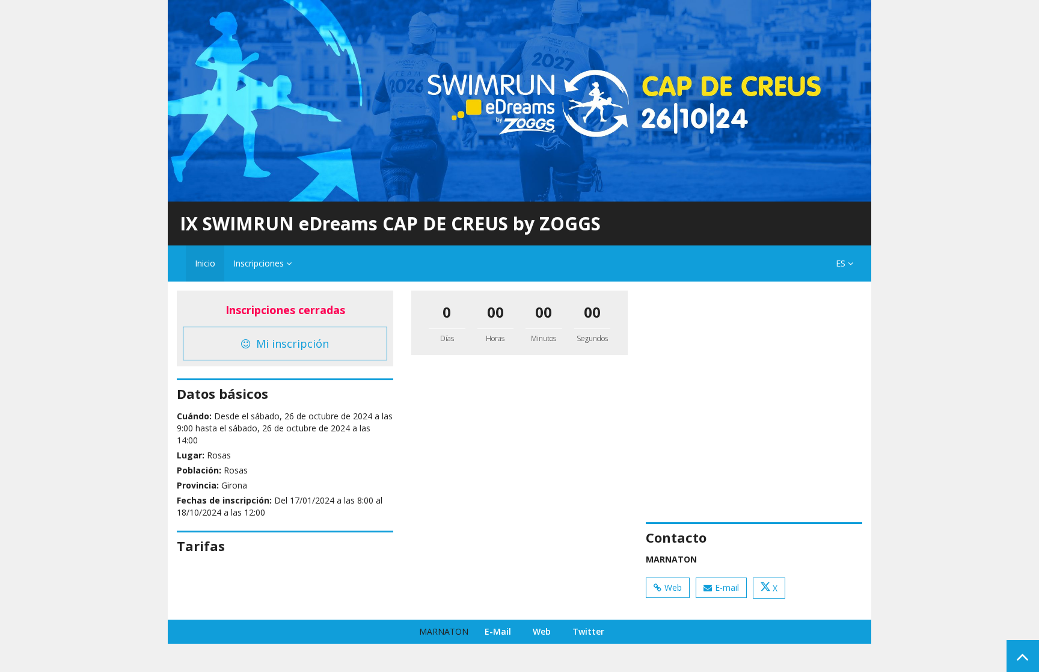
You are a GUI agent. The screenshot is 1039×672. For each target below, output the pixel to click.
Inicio (205, 263)
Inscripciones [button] (259, 263)
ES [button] (842, 263)
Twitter (588, 631)
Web (673, 587)
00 (495, 312)
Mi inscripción (291, 343)
